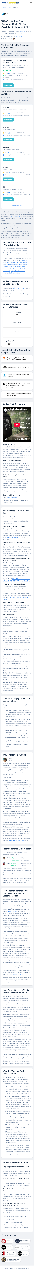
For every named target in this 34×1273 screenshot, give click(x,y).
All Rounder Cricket (14, 267)
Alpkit (23, 260)
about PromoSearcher (16, 840)
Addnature (13, 262)
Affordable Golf (22, 262)
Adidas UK (17, 269)
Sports (9, 7)
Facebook (12, 597)
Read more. (18, 36)
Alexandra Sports (8, 271)
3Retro (24, 269)
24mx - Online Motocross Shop (12, 264)
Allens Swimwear (19, 271)
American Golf (7, 273)
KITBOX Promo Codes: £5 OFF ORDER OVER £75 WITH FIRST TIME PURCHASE (18, 385)
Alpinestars (16, 273)
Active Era (22, 32)
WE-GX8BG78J (10, 34)
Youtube (18, 597)
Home (4, 7)
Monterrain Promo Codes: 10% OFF (19, 367)
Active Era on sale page (12, 537)
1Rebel (11, 269)
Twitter (5, 599)
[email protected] (12, 498)
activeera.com (12, 911)
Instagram (25, 597)
